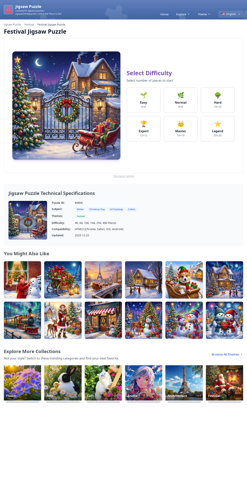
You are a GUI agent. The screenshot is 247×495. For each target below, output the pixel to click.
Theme (202, 14)
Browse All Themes (225, 354)
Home (164, 14)
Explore (181, 14)
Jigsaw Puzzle (12, 24)
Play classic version (123, 176)
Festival (29, 24)
